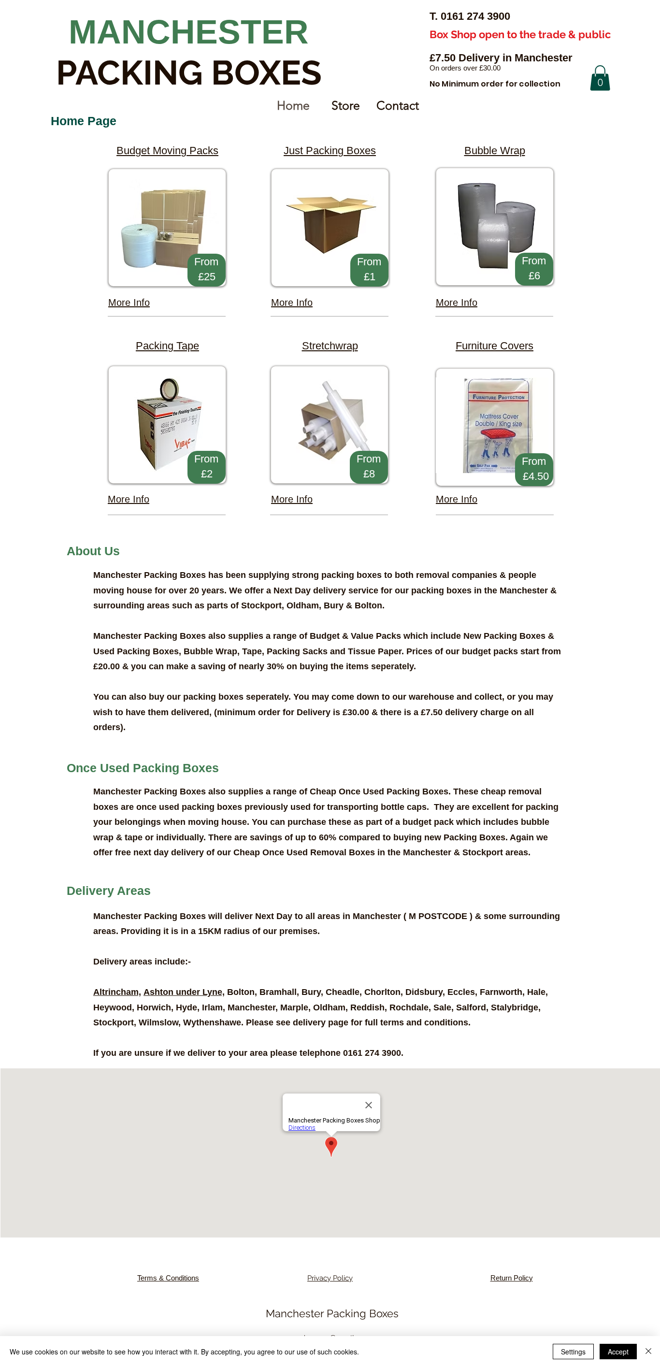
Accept (618, 1351)
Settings (573, 1351)
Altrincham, (117, 992)
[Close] (648, 1351)
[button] (600, 78)
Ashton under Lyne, (184, 992)
